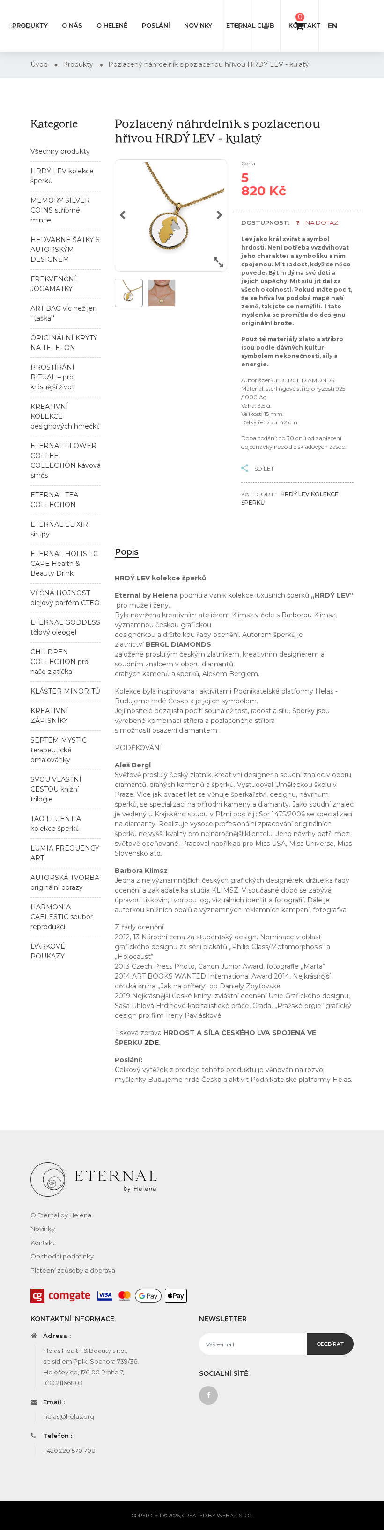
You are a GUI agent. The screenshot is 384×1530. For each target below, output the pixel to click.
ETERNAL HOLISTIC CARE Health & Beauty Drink (64, 564)
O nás (72, 25)
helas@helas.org (69, 1416)
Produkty (30, 25)
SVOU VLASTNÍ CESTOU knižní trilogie (55, 789)
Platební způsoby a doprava (72, 1270)
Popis (127, 552)
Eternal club (250, 25)
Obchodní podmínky (62, 1256)
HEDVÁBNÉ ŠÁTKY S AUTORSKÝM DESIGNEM (65, 250)
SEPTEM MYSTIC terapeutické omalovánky (58, 750)
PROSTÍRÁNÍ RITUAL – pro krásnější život (52, 377)
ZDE (151, 1042)
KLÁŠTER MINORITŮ (65, 691)
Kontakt (304, 25)
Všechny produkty (60, 151)
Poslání (156, 25)
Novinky (198, 25)
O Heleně (112, 25)
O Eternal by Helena (60, 1215)
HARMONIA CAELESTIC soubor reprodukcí (61, 917)
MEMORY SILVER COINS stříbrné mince (60, 210)
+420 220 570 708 (70, 1450)
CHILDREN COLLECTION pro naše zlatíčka (59, 662)
